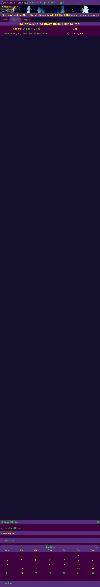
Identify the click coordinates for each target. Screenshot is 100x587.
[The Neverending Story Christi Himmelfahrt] (10, 11)
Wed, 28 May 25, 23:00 (15, 33)
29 (78, 572)
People (26, 19)
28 (64, 572)
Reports (15, 19)
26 (36, 572)
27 (50, 572)
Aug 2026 (50, 547)
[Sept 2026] (96, 547)
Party (5, 19)
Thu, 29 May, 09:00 (38, 33)
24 (7, 572)
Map (38, 28)
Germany (27, 28)
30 (93, 572)
